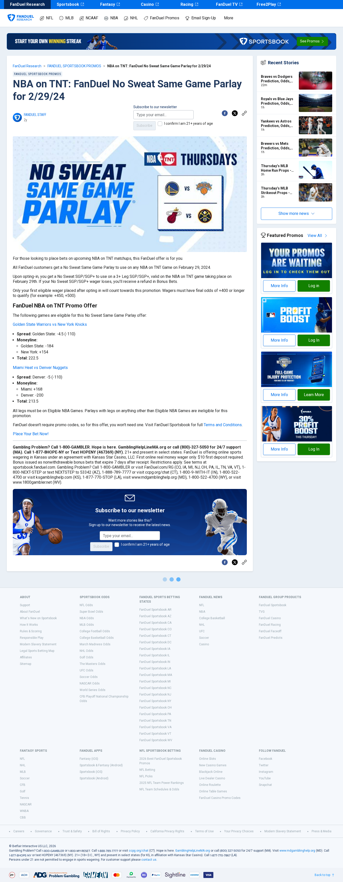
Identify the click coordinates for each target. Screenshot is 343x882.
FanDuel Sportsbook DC (155, 642)
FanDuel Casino (270, 618)
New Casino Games (212, 765)
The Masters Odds (92, 664)
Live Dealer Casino (212, 778)
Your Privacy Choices (239, 831)
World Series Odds (92, 690)
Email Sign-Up (203, 18)
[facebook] (225, 113)
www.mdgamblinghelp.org (297, 850)
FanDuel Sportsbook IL (154, 655)
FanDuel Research (27, 66)
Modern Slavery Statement (38, 644)
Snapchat (265, 785)
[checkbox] (160, 123)
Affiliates (26, 657)
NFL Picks (146, 776)
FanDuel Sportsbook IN (154, 662)
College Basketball (212, 618)
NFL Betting (147, 770)
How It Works (29, 624)
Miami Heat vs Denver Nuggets (40, 367)
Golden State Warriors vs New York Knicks (50, 324)
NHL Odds (86, 651)
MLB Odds (87, 624)
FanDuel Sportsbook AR (155, 609)
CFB (22, 785)
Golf (22, 791)
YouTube (265, 778)
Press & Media (321, 831)
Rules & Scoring (31, 631)
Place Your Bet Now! (31, 433)
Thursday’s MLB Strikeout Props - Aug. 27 (275, 190)
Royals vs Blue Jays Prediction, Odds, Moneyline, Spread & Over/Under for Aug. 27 (278, 101)
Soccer (204, 638)
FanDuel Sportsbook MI (155, 681)
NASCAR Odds (90, 683)
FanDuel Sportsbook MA (155, 675)
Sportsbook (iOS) (91, 772)
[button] (312, 41)
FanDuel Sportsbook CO (155, 629)
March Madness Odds (95, 644)
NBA (114, 18)
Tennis (24, 798)
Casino (147, 4)
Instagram (266, 772)
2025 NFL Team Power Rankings (161, 783)
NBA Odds (87, 618)
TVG (262, 611)
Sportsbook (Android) (94, 778)
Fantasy (107, 4)
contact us (148, 859)
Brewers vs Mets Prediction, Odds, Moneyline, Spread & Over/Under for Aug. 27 (278, 146)
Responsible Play (31, 638)
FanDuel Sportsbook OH (155, 707)
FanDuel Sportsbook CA (155, 622)
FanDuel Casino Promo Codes (220, 798)
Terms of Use (204, 831)
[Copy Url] (244, 113)
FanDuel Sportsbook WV (155, 740)
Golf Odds (86, 657)
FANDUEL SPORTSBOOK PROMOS (74, 66)
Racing (187, 4)
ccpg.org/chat (138, 850)
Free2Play (266, 4)
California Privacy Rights (167, 831)
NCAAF (92, 18)
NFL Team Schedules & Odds (159, 789)
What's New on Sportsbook (38, 618)
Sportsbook (68, 4)
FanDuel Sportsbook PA (155, 714)
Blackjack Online (210, 772)
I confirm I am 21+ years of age (188, 123)
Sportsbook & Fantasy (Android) (101, 765)
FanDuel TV (227, 4)
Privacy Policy (130, 831)
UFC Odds (86, 670)
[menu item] (21, 13)
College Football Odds (95, 631)
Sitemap (25, 664)
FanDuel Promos (164, 18)
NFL (49, 18)
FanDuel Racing (270, 624)
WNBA (24, 811)
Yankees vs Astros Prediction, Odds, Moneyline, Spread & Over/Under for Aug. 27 (278, 123)
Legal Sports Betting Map (37, 651)
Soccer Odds (89, 677)
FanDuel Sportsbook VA (155, 727)
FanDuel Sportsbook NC (155, 688)
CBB (23, 817)
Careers (18, 831)
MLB (69, 18)
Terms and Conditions (223, 424)
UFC (202, 631)
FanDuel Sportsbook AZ (155, 616)
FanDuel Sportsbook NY (155, 701)
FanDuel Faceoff (270, 631)
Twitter (263, 765)
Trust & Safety (72, 831)
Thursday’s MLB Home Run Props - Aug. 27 (276, 168)
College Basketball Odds (97, 638)
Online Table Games (213, 791)
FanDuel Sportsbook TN (155, 720)
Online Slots (207, 759)
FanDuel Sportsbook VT (155, 733)
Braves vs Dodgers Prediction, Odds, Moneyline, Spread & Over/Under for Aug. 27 (278, 79)
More (228, 18)
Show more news (293, 213)
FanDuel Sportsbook (272, 605)
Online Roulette (210, 785)
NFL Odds (86, 605)
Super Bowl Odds (91, 611)
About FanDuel (30, 611)
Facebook (265, 759)
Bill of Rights (101, 831)
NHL (134, 18)
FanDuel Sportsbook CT (155, 636)
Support (25, 605)
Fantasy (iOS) (89, 759)
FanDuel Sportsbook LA (155, 668)
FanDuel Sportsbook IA (154, 649)
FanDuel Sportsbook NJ (155, 694)
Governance (43, 831)
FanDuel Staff (35, 115)
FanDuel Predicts (270, 638)
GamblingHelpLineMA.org (192, 850)
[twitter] (235, 113)
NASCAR (26, 804)
